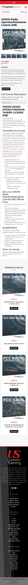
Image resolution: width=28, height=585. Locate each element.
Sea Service (14, 559)
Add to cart (6, 89)
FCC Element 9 (19, 149)
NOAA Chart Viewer (14, 541)
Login (14, 2)
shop (14, 151)
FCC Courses (5, 61)
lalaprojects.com (14, 583)
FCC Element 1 (12, 147)
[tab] (14, 102)
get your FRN (9, 168)
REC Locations (14, 539)
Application (14, 557)
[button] (5, 12)
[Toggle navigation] (26, 7)
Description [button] (6, 103)
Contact (14, 506)
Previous (2, 40)
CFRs (14, 523)
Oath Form (14, 569)
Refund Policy (14, 498)
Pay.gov (14, 521)
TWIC (14, 519)
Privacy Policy (14, 500)
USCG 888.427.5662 (14, 525)
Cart (22, 12)
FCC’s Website (19, 224)
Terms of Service (14, 502)
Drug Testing (14, 563)
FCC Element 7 (8, 149)
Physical (14, 561)
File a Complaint (14, 504)
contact (10, 85)
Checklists (14, 555)
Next (25, 40)
